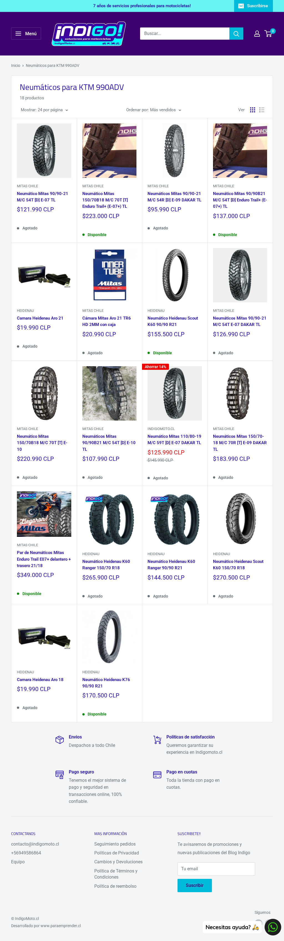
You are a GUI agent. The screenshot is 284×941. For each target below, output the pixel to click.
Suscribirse (257, 5)
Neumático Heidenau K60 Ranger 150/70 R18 (106, 564)
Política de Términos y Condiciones (116, 874)
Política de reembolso (115, 886)
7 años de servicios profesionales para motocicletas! (142, 5)
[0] (268, 33)
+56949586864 (26, 853)
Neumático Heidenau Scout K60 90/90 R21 (173, 321)
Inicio (15, 65)
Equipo (18, 861)
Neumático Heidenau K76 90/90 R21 (106, 683)
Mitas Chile (27, 186)
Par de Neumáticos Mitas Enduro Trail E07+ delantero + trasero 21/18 (44, 559)
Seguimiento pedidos (115, 844)
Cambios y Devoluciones (118, 861)
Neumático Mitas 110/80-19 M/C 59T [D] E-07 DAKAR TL (174, 439)
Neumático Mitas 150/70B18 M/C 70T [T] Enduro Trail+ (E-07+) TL (105, 200)
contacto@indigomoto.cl (35, 844)
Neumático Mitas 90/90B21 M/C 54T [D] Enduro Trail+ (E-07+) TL (240, 200)
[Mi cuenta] (257, 34)
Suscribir (195, 885)
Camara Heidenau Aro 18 (40, 679)
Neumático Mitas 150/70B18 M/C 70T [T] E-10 (42, 443)
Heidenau (25, 310)
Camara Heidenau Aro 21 (40, 318)
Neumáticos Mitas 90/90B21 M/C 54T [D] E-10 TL (109, 443)
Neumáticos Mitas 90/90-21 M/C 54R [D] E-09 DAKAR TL (174, 197)
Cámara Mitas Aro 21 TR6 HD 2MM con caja (106, 321)
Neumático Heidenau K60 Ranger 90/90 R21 (171, 564)
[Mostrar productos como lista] (261, 109)
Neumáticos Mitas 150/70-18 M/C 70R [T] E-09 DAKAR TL (240, 443)
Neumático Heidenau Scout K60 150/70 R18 (238, 564)
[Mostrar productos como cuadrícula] (252, 109)
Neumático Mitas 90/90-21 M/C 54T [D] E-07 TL (42, 197)
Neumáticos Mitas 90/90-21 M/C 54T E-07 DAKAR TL (240, 321)
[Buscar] (236, 33)
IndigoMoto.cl (161, 429)
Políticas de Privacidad (116, 853)
